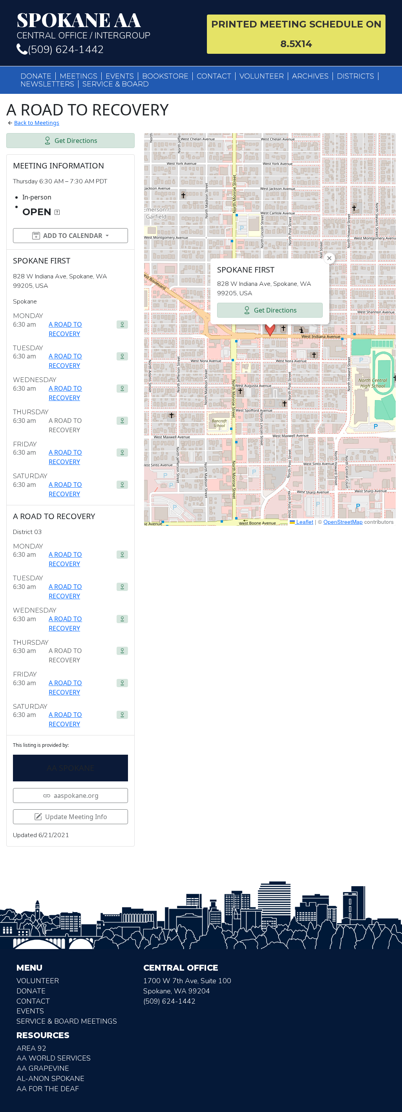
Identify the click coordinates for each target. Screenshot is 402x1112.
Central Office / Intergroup (83, 25)
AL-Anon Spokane (50, 1078)
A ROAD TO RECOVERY (65, 329)
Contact (214, 76)
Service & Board (115, 84)
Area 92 (31, 1048)
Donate (35, 76)
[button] (270, 329)
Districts (355, 76)
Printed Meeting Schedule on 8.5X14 (296, 33)
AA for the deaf (47, 1089)
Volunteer (261, 76)
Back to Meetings (36, 122)
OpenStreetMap (343, 521)
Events (120, 76)
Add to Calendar (72, 235)
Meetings (78, 76)
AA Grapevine (42, 1068)
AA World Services (53, 1058)
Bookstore (165, 76)
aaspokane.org (76, 795)
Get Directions (76, 140)
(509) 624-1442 (65, 49)
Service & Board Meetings (66, 1021)
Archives (310, 76)
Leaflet (304, 521)
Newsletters (47, 84)
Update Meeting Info (76, 816)
